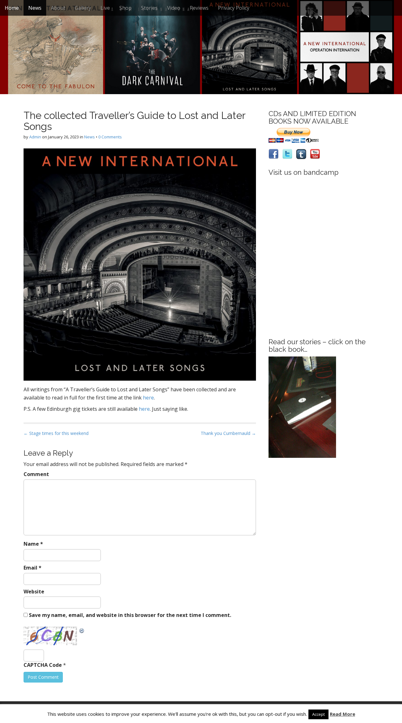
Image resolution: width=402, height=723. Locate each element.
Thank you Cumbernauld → (228, 433)
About (58, 7)
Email (32, 567)
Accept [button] (318, 714)
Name (33, 543)
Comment (36, 474)
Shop (125, 7)
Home (12, 7)
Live (105, 7)
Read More (342, 714)
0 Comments (110, 137)
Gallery (83, 7)
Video (173, 7)
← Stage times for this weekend (56, 433)
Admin (35, 137)
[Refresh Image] (82, 630)
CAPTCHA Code (43, 664)
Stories (149, 7)
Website (34, 591)
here (148, 397)
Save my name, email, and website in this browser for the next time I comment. (130, 615)
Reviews (199, 7)
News (34, 7)
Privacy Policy (233, 7)
